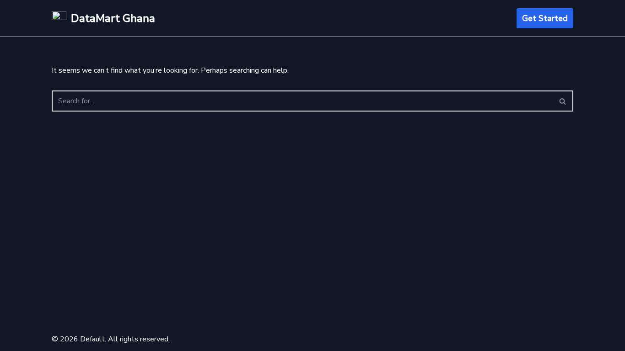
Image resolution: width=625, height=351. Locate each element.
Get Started (545, 18)
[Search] (563, 101)
